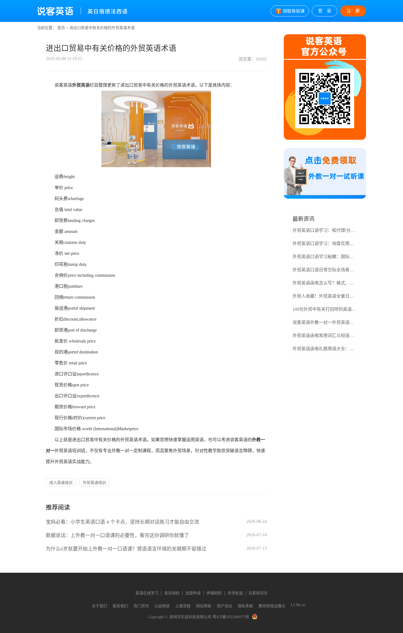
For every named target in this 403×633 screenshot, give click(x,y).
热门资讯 (141, 606)
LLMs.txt (298, 605)
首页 (61, 28)
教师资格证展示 (272, 606)
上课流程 (183, 606)
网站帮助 (203, 606)
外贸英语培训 (94, 483)
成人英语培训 (60, 483)
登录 (327, 10)
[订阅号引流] (325, 197)
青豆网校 (172, 593)
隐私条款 (245, 606)
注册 (355, 10)
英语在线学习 (146, 593)
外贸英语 (81, 85)
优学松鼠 (235, 593)
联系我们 (120, 606)
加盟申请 (193, 593)
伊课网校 (214, 593)
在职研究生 (258, 593)
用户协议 (224, 606)
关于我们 (99, 606)
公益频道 (162, 606)
